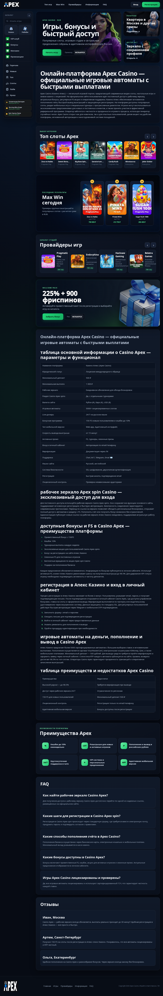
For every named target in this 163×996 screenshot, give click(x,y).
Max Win (60, 4)
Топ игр (48, 4)
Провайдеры (75, 4)
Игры (55, 986)
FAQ (105, 4)
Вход (135, 4)
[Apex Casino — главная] (11, 4)
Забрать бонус (53, 316)
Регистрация (151, 4)
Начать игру (52, 52)
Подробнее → (133, 31)
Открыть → (132, 58)
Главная (47, 986)
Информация (92, 4)
